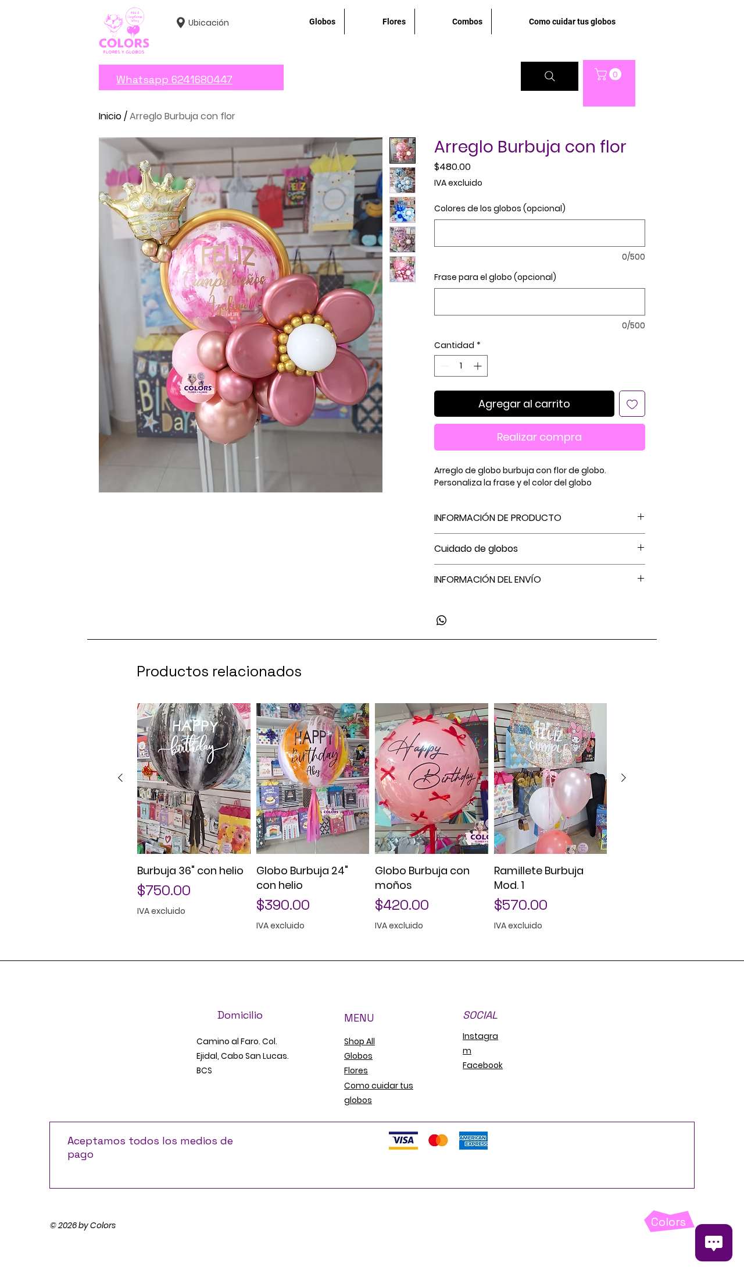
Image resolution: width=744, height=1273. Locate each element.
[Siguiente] (624, 778)
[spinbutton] (460, 366)
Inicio (110, 116)
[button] (609, 74)
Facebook (483, 1065)
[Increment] (478, 366)
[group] (372, 817)
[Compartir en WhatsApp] (442, 620)
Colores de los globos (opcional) (500, 208)
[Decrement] (443, 366)
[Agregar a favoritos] (632, 404)
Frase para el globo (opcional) (495, 277)
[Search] (549, 76)
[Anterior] (120, 778)
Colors (668, 1221)
